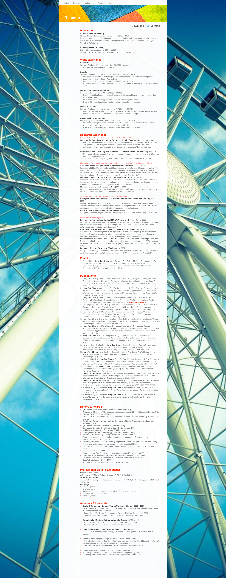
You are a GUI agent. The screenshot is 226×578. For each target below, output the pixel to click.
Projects (102, 3)
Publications (89, 3)
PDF (132, 378)
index (66, 3)
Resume (76, 3)
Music (111, 3)
